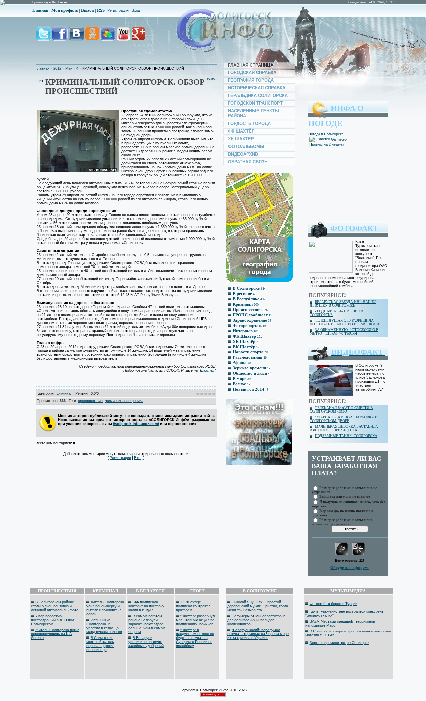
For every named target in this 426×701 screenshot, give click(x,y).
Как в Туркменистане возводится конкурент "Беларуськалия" (344, 613)
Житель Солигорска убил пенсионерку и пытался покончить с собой (105, 608)
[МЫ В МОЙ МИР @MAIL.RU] (107, 37)
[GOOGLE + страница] (137, 37)
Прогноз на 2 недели (326, 144)
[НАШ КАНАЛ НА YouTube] (123, 37)
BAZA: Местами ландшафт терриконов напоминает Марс (340, 623)
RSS (101, 10)
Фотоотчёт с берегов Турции (333, 604)
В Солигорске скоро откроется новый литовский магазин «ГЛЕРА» (348, 633)
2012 (57, 68)
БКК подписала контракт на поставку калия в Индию (146, 606)
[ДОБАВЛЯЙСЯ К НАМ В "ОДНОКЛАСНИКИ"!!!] (92, 37)
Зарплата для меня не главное (345, 496)
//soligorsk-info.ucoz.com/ (136, 424)
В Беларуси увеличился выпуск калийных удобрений (146, 642)
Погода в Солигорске (326, 134)
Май (68, 68)
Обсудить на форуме (349, 568)
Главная (40, 10)
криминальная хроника (124, 401)
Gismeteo (338, 139)
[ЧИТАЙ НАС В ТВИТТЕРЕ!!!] (44, 37)
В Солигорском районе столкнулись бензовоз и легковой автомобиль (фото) (55, 606)
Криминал (64, 393)
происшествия (90, 401)
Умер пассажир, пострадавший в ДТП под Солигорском (52, 620)
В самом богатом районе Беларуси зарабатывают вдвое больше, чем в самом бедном (146, 624)
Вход (136, 10)
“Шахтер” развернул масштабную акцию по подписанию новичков (195, 620)
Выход (87, 10)
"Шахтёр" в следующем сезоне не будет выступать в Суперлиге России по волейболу (195, 638)
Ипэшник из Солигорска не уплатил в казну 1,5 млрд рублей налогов (104, 626)
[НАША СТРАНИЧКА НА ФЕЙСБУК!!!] (60, 37)
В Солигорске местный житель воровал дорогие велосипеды (100, 644)
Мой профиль (64, 10)
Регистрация (118, 10)
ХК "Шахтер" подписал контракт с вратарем (193, 606)
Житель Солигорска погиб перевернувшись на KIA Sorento (55, 634)
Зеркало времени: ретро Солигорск (339, 643)
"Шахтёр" (207, 370)
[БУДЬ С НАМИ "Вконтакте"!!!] (76, 37)
